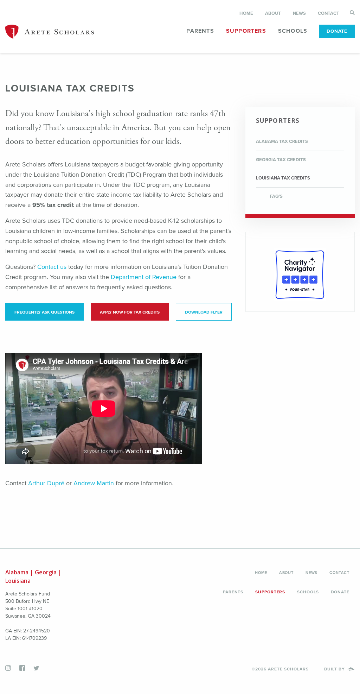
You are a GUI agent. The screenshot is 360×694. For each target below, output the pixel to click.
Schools (292, 30)
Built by (335, 669)
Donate (337, 31)
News (299, 13)
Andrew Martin (93, 483)
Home (246, 13)
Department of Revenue (143, 277)
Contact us (51, 267)
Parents (200, 30)
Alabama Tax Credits (282, 141)
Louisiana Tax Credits (283, 178)
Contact (328, 13)
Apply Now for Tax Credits (130, 312)
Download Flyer (204, 312)
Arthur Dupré (46, 483)
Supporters (246, 30)
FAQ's (276, 196)
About (273, 13)
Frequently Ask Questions (44, 312)
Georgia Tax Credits (281, 160)
